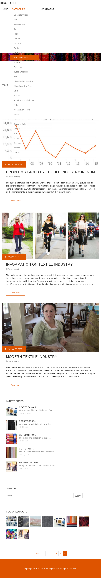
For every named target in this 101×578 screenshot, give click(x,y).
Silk (15, 133)
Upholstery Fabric (21, 15)
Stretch (17, 95)
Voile (16, 91)
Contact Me (47, 9)
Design (17, 48)
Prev (37, 553)
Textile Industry (20, 57)
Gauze (16, 152)
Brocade (17, 43)
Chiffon (17, 38)
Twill (16, 29)
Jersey (16, 138)
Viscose (17, 62)
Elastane (17, 143)
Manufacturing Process (24, 86)
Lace (16, 119)
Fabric (16, 34)
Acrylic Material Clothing (25, 100)
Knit (15, 76)
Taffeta (17, 147)
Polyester (18, 67)
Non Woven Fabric (22, 109)
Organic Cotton (20, 124)
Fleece (16, 114)
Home (5, 9)
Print (16, 19)
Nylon (16, 105)
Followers (18, 53)
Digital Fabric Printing (23, 81)
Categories (18, 9)
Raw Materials (20, 24)
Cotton (17, 128)
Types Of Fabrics (21, 72)
